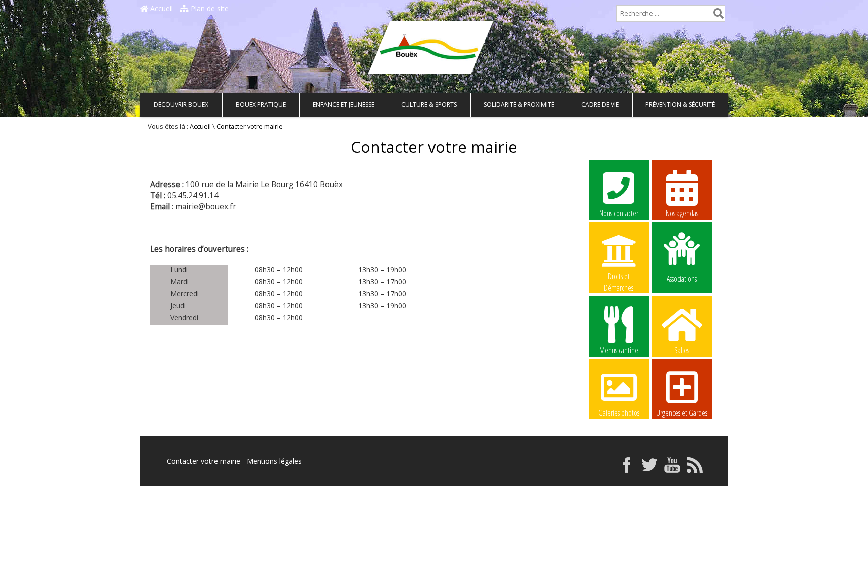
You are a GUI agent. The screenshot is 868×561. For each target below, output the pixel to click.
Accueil (160, 8)
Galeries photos (618, 412)
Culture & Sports (429, 104)
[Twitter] (649, 470)
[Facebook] (627, 470)
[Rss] (695, 470)
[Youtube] (672, 470)
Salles (681, 350)
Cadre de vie (600, 104)
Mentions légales (274, 461)
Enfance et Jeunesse (343, 104)
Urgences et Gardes (681, 412)
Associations (682, 278)
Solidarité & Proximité (519, 104)
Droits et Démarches (618, 277)
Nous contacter (618, 213)
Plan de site (209, 8)
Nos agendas (682, 213)
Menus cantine (618, 350)
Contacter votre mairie (203, 461)
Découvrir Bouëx (181, 104)
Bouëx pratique (261, 104)
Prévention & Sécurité (680, 104)
